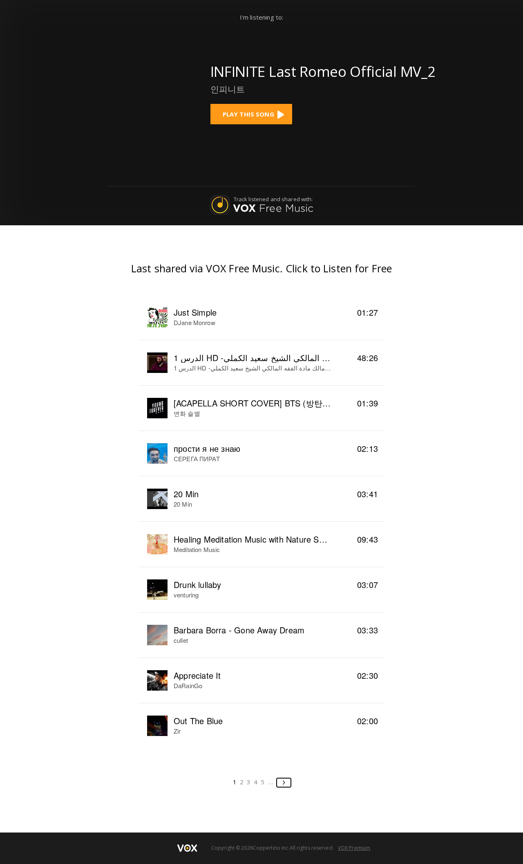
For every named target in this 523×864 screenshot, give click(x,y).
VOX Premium (354, 847)
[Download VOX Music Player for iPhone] (139, 91)
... (271, 782)
